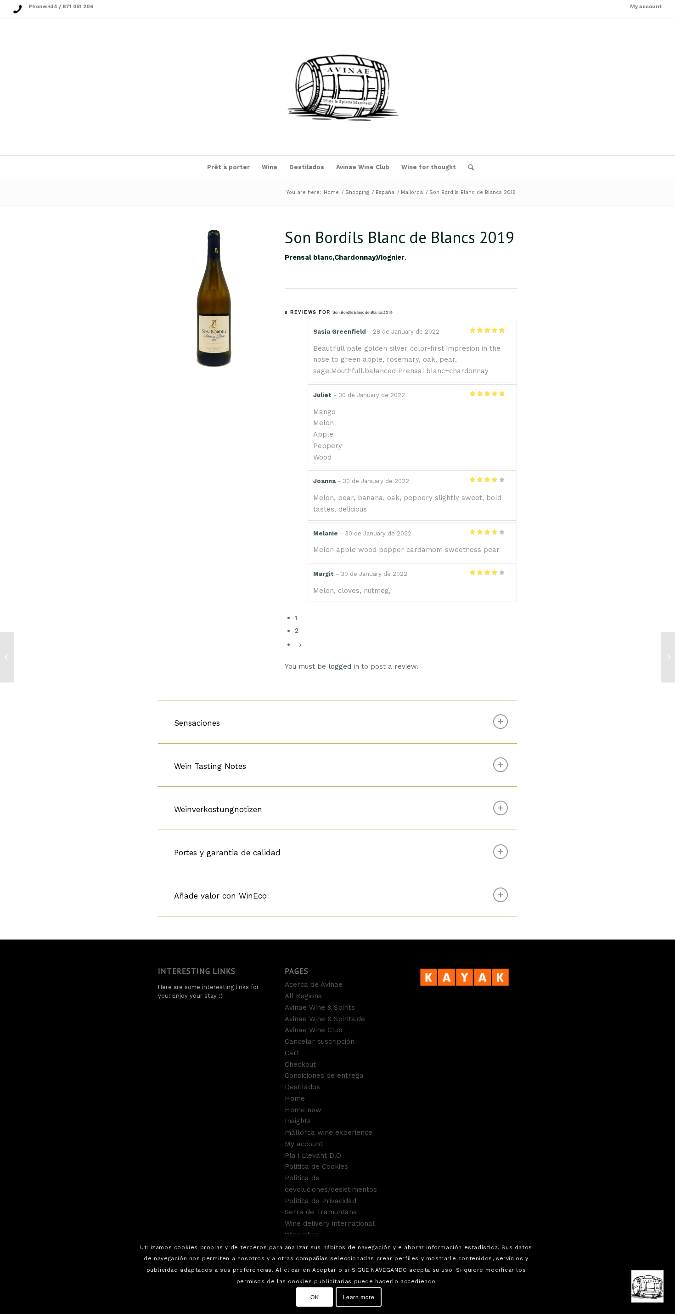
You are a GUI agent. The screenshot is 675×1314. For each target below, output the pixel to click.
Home (331, 192)
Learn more (359, 1296)
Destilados (302, 1087)
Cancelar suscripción (319, 1041)
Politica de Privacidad (320, 1201)
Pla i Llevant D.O (313, 1155)
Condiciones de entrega (324, 1075)
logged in (343, 666)
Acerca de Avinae (314, 984)
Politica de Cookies (316, 1166)
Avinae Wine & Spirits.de (325, 1019)
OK (314, 1296)
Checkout (300, 1064)
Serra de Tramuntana (321, 1212)
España (385, 192)
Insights (298, 1121)
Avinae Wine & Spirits (320, 1007)
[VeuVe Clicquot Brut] (7, 657)
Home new (303, 1110)
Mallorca (412, 192)
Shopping (357, 192)
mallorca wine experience (328, 1132)
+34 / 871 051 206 (70, 7)
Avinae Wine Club (314, 1030)
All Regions (303, 996)
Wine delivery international (330, 1223)
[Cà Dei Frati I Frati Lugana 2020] (668, 657)
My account (646, 7)
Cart (292, 1053)
